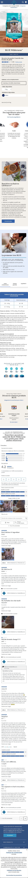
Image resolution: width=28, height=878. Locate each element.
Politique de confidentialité (14, 852)
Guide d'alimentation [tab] (5, 284)
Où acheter (10, 835)
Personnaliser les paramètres (14, 875)
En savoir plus (8, 221)
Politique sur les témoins (14, 870)
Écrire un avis (18, 61)
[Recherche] (23, 2)
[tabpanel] (14, 335)
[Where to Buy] (26, 2)
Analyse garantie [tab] (15, 284)
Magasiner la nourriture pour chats (13, 400)
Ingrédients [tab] (23, 283)
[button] (2, 2)
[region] (14, 137)
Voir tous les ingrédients (13, 117)
